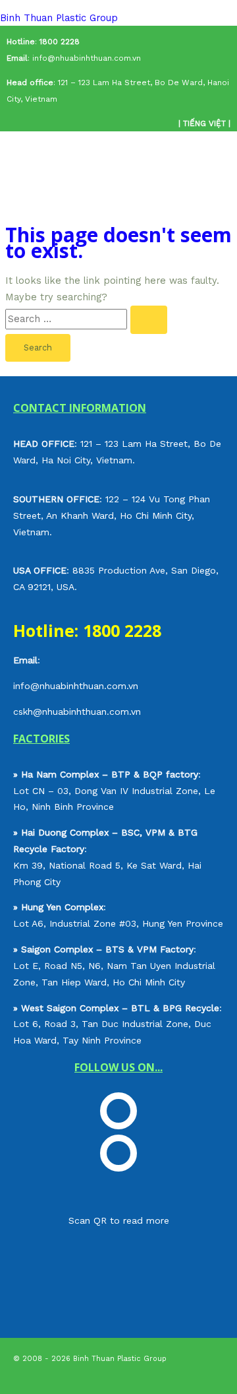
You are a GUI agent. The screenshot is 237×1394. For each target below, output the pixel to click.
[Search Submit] (148, 320)
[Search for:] (86, 319)
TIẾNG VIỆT (204, 123)
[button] (118, 180)
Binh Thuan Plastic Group (59, 18)
